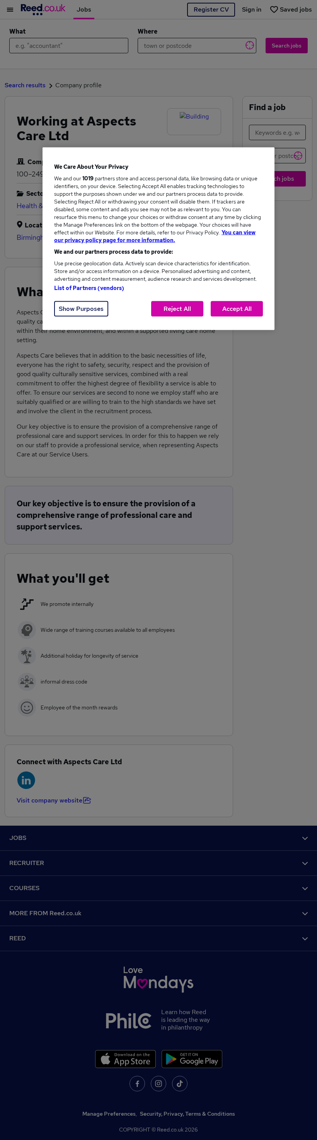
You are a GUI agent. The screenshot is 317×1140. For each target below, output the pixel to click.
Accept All (237, 308)
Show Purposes (81, 308)
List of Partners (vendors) (89, 287)
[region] (158, 238)
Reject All (177, 308)
